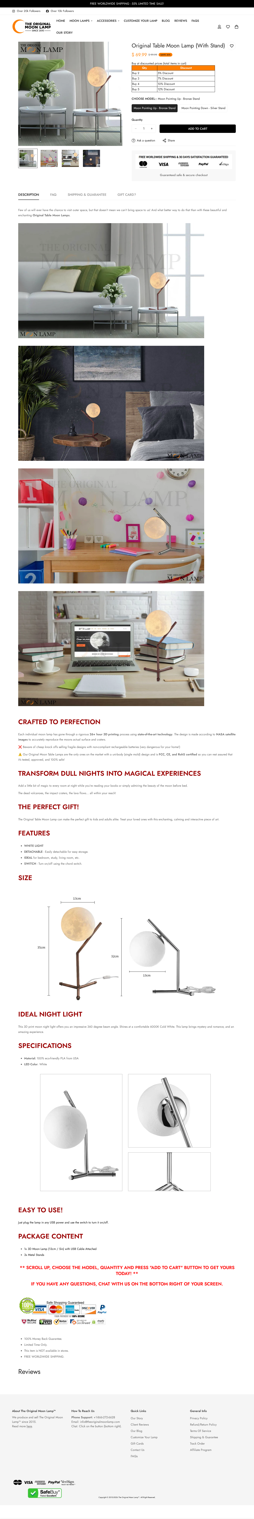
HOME (60, 21)
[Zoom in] (114, 49)
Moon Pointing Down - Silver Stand (203, 109)
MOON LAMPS (79, 21)
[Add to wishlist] (231, 46)
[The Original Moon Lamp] (31, 26)
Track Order (197, 1443)
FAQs (195, 21)
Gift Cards (137, 1443)
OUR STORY (64, 33)
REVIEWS (180, 21)
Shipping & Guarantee (204, 1437)
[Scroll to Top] (246, 1498)
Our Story (137, 1418)
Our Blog (136, 1431)
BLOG (166, 21)
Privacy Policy (199, 1418)
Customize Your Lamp (144, 1437)
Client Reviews (140, 1424)
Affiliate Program (200, 1450)
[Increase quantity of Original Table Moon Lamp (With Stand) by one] (152, 129)
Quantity (137, 120)
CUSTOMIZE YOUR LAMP (140, 21)
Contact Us (137, 1450)
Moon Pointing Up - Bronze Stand (155, 109)
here (29, 1426)
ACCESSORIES (106, 21)
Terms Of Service (200, 1431)
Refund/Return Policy (203, 1424)
